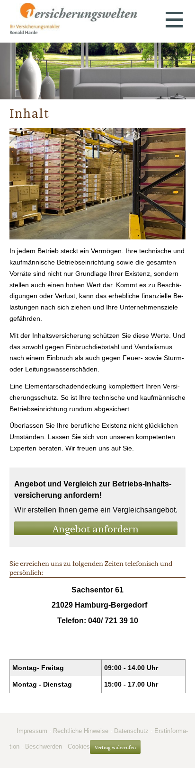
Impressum (32, 730)
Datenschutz (131, 730)
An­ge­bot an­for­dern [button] (96, 529)
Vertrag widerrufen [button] (115, 747)
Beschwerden (43, 746)
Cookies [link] (79, 746)
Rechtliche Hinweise (80, 730)
